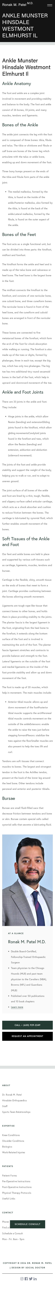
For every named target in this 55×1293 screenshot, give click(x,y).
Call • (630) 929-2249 (27, 1025)
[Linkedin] (35, 1278)
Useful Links (8, 1198)
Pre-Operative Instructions (16, 1181)
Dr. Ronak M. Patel (12, 1094)
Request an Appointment (27, 1036)
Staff (4, 1106)
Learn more (17, 1007)
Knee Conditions (11, 1135)
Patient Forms (9, 1175)
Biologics (7, 1146)
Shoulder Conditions (13, 1140)
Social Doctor (35, 1267)
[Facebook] (26, 1278)
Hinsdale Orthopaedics (14, 1100)
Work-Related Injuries (13, 1152)
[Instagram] (22, 1278)
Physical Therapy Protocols (16, 1192)
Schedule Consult (27, 1224)
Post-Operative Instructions (17, 1187)
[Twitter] (31, 1278)
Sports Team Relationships (16, 1111)
